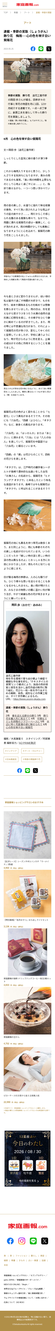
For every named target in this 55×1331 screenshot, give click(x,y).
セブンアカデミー (38, 1275)
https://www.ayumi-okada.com (29, 699)
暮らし (34, 1256)
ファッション (21, 1256)
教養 (16, 12)
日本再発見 (12, 759)
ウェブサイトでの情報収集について (18, 1298)
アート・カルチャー (33, 751)
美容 (42, 1256)
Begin (24, 1284)
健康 (6, 1260)
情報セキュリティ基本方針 (15, 1293)
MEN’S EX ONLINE (12, 1284)
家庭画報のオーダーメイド (28, 1280)
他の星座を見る (27, 1180)
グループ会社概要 (35, 1289)
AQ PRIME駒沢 (27, 743)
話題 (44, 1260)
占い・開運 (33, 1260)
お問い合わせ (41, 1298)
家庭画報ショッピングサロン (16, 1275)
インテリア (12, 751)
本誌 (6, 1265)
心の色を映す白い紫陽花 (19, 727)
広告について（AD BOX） (14, 1302)
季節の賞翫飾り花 (32, 759)
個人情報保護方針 (35, 1293)
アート (27, 12)
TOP (6, 12)
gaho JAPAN (9, 1280)
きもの (22, 1260)
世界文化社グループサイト (15, 1289)
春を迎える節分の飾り (24, 715)
